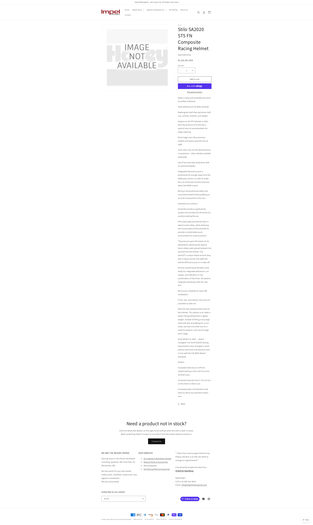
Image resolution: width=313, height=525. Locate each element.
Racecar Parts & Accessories (156, 462)
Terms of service (161, 519)
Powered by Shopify (125, 519)
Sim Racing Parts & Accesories (157, 469)
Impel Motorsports (112, 519)
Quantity (181, 66)
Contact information (175, 519)
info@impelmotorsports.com (194, 485)
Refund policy (138, 519)
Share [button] (183, 404)
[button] (138, 9)
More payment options (194, 92)
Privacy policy (149, 519)
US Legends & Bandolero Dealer (157, 458)
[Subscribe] (142, 499)
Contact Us (156, 441)
